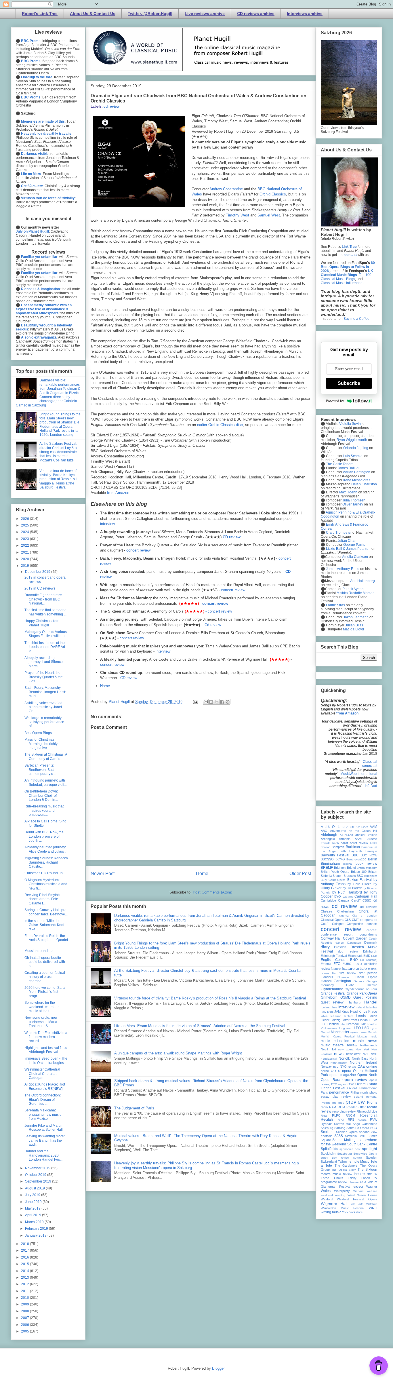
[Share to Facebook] (222, 702)
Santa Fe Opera (357, 1128)
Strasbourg (344, 1153)
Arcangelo (328, 839)
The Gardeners (346, 1165)
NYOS (352, 1066)
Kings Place (367, 1012)
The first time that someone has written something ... (45, 612)
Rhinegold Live (367, 1111)
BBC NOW (369, 855)
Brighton (340, 867)
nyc (335, 1066)
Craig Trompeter (339, 533)
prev (341, 1102)
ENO (354, 960)
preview (355, 1102)
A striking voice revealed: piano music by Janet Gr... (43, 707)
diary (325, 946)
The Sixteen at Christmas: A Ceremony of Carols (45, 756)
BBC (355, 855)
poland (358, 1096)
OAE (361, 1067)
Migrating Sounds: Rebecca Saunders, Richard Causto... (46, 862)
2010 (25, 1298)
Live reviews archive (205, 13)
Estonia (326, 963)
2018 (25, 1244)
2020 (25, 559)
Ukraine (354, 1182)
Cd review (213, 625)
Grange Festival (333, 993)
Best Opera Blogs (38, 733)
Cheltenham (345, 911)
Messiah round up (38, 951)
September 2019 (38, 1181)
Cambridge (328, 900)
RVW (373, 1119)
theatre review (365, 1174)
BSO (360, 875)
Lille (342, 1024)
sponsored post (350, 1149)
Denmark (370, 942)
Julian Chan (346, 541)
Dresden (340, 947)
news (339, 1053)
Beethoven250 (356, 859)
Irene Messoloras (356, 480)
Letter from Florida (355, 1020)
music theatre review (339, 1045)
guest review (332, 1002)
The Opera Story (343, 1169)
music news (365, 1040)
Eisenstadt (355, 955)
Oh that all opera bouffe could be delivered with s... (44, 962)
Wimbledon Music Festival (342, 1208)
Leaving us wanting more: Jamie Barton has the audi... (44, 1140)
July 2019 (33, 1195)
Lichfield (333, 1024)
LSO (365, 1028)
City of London (364, 915)
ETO (336, 964)
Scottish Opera (347, 1132)
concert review (138, 550)
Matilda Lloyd (353, 629)
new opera (346, 1049)
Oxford (360, 1084)
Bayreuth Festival (335, 855)
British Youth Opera (335, 871)
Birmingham (330, 864)
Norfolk (344, 1058)
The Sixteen (367, 1170)
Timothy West (237, 215)
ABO (324, 830)
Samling (339, 1128)
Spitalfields (329, 1149)
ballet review (359, 843)
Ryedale (326, 1124)
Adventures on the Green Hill (353, 830)
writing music (331, 1212)
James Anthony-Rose (342, 569)
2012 (25, 1284)
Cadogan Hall (365, 896)
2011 (25, 1291)
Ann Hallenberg (362, 581)
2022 (25, 545)
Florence (343, 977)
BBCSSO (327, 859)
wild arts (357, 1204)
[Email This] (206, 702)
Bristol (351, 867)
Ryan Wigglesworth (352, 440)
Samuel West (268, 215)
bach (335, 843)
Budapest (370, 875)
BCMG (340, 859)
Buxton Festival (359, 880)
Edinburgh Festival (334, 955)
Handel (370, 1002)
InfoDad (371, 786)
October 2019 (36, 1175)
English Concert (334, 960)
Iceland (326, 1007)
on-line (371, 1067)
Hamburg (354, 1002)
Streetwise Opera (365, 1153)
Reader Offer (355, 1107)
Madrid (325, 1032)
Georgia (372, 981)
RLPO (336, 1115)
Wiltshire (371, 1204)
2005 (25, 1331)
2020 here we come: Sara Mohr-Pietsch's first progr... (44, 992)
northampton (339, 1062)
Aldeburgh (329, 835)
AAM (373, 827)
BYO (337, 896)
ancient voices (366, 835)
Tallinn (342, 1161)
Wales (326, 1191)
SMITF (363, 1136)
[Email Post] (195, 701)
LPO (357, 1028)
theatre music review (336, 1174)
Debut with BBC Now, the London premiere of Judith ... (44, 836)
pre (334, 1102)
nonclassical (329, 1058)
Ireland (360, 1007)
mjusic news (358, 1032)
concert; (372, 930)
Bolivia (347, 863)
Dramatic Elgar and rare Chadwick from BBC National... (43, 599)
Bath (342, 851)
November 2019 (38, 1168)
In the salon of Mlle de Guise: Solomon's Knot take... (44, 925)
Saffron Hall (342, 1124)
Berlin (372, 859)
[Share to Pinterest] (227, 702)
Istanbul (371, 1007)
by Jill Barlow (352, 888)
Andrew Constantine (226, 189)
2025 (25, 525)
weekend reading (333, 1195)
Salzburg (327, 1128)
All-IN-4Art (346, 835)
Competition (355, 923)
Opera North (367, 1075)
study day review (335, 1157)
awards (325, 843)
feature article (354, 968)
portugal (371, 1096)
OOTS (335, 1071)
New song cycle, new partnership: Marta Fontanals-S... (41, 1022)
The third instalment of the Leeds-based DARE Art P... (44, 647)
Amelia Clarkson (355, 557)
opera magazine (342, 1075)
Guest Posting (365, 997)
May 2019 (33, 1208)
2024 (25, 532)
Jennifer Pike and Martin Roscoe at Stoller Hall (43, 1128)
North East (360, 1058)
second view (368, 1132)
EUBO (347, 963)
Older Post (300, 873)
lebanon (336, 1016)
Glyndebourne (332, 989)
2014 (25, 1271)
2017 (25, 1250)
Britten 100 (359, 871)
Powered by (335, 401)
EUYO (358, 963)
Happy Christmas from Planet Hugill (41, 623)
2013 (25, 1278)
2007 (25, 1318)
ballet (344, 843)
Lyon (374, 1028)
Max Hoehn (348, 492)
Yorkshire (356, 1212)
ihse (334, 1007)
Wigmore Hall (334, 1203)
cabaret (348, 896)
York (345, 1212)
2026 (25, 519)
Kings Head (350, 1011)
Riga (324, 1115)
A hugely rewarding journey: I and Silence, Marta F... (44, 662)
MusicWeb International (358, 774)
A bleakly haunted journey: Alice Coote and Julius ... (45, 849)
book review (366, 864)
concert (372, 923)
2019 (25, 566)
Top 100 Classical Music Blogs (346, 277)
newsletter (353, 1054)
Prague (326, 1102)
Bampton (338, 847)
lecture (348, 1016)
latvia (324, 1016)
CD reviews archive (255, 13)
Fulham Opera (365, 977)
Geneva (359, 981)
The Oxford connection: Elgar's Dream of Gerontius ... (42, 1099)
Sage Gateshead (365, 1124)
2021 (25, 552)
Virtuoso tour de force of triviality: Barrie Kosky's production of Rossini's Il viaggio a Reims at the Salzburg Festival (210, 998)
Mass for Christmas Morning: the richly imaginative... (41, 743)
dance (339, 942)
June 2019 (34, 1202)
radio (324, 1107)
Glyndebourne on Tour (361, 989)
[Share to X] (217, 702)
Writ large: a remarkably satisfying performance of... (44, 722)
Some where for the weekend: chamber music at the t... (41, 1007)
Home (105, 686)
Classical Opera (332, 919)
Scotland (328, 1132)
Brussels (350, 875)
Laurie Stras (335, 605)
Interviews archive (305, 13)
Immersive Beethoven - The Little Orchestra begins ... (45, 1060)
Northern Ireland (363, 1062)
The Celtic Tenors (339, 464)
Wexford (327, 1199)
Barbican (353, 847)
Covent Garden (355, 938)
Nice (366, 1054)
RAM (332, 1107)
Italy (323, 1011)
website (372, 1191)
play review (342, 1096)
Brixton (337, 875)
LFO (324, 1024)
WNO (373, 1208)
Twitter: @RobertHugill (150, 13)
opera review (354, 1079)
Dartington (354, 942)
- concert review (218, 611)
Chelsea (326, 911)
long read (345, 1028)
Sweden (371, 1157)
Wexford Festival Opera (357, 1199)
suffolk (357, 1157)
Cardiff (355, 900)
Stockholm (328, 1153)
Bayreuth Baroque (363, 851)
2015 (25, 1264)
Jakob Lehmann (356, 617)
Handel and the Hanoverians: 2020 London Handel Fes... (43, 1155)
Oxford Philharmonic (362, 1088)
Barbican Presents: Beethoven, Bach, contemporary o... (40, 769)
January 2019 (36, 1235)
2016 (25, 1257)
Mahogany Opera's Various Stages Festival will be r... (46, 634)
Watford (358, 1191)
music (373, 1036)
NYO (343, 1066)
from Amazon (118, 493)
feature (336, 968)
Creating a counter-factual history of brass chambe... (44, 977)
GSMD (345, 997)
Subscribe (349, 383)
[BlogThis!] (211, 702)
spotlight (369, 1148)
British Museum (367, 867)
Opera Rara (330, 1080)
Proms (372, 1102)
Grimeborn (329, 997)
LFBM (373, 1020)
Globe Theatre (361, 985)
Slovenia (351, 1136)
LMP (363, 1024)
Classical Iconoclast (369, 764)
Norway (326, 1066)
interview (107, 524)
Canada (343, 900)
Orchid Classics (273, 194)
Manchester (340, 1032)
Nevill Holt (328, 1049)
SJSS (338, 1136)
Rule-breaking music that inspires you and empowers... (44, 810)
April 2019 (33, 1215)
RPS (351, 1119)
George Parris (354, 545)
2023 (25, 539)
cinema (344, 915)
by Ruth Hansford (347, 892)
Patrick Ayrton (353, 589)
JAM (337, 1011)
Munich (372, 1032)
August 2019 (35, 1188)
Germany (327, 985)
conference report (336, 934)
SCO (373, 1128)
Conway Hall (331, 938)
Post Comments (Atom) (212, 892)
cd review (111, 106)
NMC (374, 1054)
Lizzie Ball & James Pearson (348, 549)
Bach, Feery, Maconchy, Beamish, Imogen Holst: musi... (45, 692)
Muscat (362, 1036)
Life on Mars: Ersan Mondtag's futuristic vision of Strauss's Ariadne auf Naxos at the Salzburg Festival (199, 1026)
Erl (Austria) (368, 959)
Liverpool (352, 1024)
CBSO (367, 900)
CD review (232, 537)
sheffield (326, 1136)
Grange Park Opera (362, 993)
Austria (372, 839)
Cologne (338, 923)
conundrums (368, 934)
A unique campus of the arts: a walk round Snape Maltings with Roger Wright (178, 1053)
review (351, 1111)
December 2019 (38, 572)
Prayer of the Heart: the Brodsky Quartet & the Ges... (43, 677)
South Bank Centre (362, 1144)
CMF (355, 919)
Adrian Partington (356, 472)
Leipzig (335, 1020)
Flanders (327, 977)
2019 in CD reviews (39, 588)
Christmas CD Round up (43, 873)
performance (339, 1092)
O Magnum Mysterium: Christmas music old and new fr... (45, 884)
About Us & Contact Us (92, 13)
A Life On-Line (333, 827)
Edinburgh (370, 951)
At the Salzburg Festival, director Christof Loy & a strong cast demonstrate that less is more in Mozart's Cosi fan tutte (58, 452)
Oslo (351, 1084)
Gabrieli (326, 981)
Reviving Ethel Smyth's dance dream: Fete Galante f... (42, 899)
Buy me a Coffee (356, 319)
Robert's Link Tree (40, 13)
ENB (374, 955)
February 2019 (37, 1229)
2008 (25, 1311)
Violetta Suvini (350, 424)
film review (347, 973)
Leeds (361, 1016)
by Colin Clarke (359, 884)
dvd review (348, 951)
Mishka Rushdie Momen (356, 593)
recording (339, 1111)
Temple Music (359, 1161)
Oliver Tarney (352, 504)
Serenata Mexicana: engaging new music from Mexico (42, 1114)
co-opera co (368, 919)
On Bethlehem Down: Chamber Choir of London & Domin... (41, 795)
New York (362, 1049)
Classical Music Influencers (342, 283)
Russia (362, 1119)
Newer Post (103, 873)
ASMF (359, 839)
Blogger (218, 1368)
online (325, 1071)
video (358, 1186)
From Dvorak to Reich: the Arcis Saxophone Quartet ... (46, 940)
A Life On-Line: (357, 826)
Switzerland (329, 1161)
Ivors (330, 1011)
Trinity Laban (359, 1178)
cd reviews (368, 906)
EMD (366, 955)
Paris (324, 1092)
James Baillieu (348, 468)
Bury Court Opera (333, 879)
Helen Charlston (364, 484)
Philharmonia (359, 1092)
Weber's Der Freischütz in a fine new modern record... (45, 1037)
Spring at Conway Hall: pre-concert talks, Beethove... (46, 912)
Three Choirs (332, 1178)
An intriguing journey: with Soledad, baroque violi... (45, 782)
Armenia (344, 839)
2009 (25, 1304)
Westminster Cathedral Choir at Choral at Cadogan (42, 1073)
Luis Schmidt (353, 456)
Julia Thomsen (353, 500)
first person (368, 973)
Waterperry (342, 1191)
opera (346, 1071)
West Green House (362, 1195)
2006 (25, 1325)
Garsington (342, 981)
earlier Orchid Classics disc (220, 425)
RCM (341, 1107)
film (334, 973)
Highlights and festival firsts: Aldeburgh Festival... (46, 1050)
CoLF (325, 923)
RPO (341, 1119)
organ (342, 1084)
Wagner (371, 1186)
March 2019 (35, 1222)
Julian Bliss (354, 625)
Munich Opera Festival (337, 1036)
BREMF (327, 868)
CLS (348, 919)
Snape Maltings (344, 1140)
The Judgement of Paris (134, 1108)
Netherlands (368, 1045)
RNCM (350, 1115)
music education (335, 1041)
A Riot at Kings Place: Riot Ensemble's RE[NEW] (44, 1086)
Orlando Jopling (355, 448)
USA (363, 1182)
